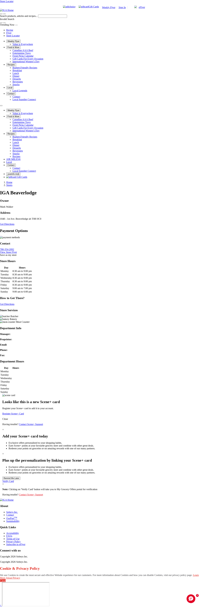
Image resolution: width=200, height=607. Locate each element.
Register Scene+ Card (13, 413)
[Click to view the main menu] (1, 13)
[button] (4, 13)
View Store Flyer (8, 252)
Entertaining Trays (21, 53)
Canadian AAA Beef (22, 50)
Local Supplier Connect (24, 99)
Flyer (8, 33)
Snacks (16, 84)
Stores (9, 185)
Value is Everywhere (22, 44)
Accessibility (12, 533)
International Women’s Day (26, 61)
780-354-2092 (7, 249)
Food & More (13, 47)
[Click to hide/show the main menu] (1, 105)
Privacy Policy (13, 541)
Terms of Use (13, 538)
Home (9, 182)
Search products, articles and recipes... (19, 16)
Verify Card (8, 481)
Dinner (15, 76)
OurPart (11, 518)
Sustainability (13, 521)
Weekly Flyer (108, 7)
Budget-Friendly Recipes (24, 67)
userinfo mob (13, 174)
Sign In (122, 7)
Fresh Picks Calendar (22, 56)
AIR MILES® (13, 159)
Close (5, 419)
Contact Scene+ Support (31, 424)
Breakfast (17, 70)
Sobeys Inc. (12, 512)
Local (10, 87)
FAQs (9, 536)
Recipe (9, 30)
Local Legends (19, 90)
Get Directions (7, 224)
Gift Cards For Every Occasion (27, 58)
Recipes (11, 64)
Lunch (15, 73)
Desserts (16, 79)
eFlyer (142, 7)
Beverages (17, 81)
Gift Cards (94, 6)
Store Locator (6, 1)
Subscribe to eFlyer (15, 544)
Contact (11, 94)
